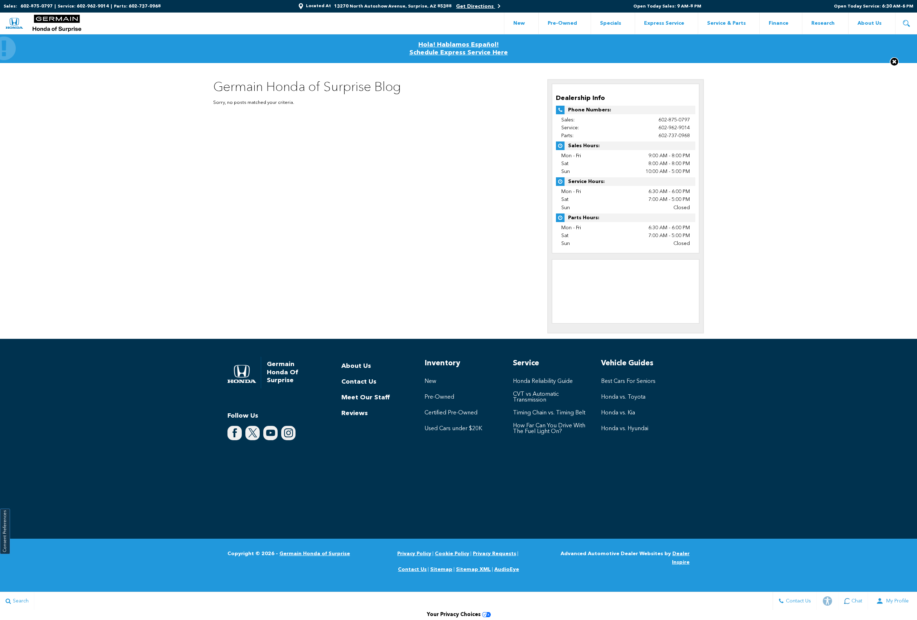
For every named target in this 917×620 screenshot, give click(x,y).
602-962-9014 (674, 127)
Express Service (664, 23)
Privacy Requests (494, 553)
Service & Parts (726, 23)
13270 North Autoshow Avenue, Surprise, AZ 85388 (393, 6)
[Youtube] (270, 433)
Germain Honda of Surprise (314, 553)
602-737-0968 (674, 135)
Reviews (354, 413)
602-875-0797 (674, 119)
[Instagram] (288, 433)
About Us (870, 23)
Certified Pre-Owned (450, 413)
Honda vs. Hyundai (624, 429)
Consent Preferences (5, 531)
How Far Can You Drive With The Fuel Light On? (549, 428)
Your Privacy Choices (454, 614)
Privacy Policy (414, 553)
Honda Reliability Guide (543, 381)
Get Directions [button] (475, 6)
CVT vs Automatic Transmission (536, 397)
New (519, 23)
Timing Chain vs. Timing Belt (549, 413)
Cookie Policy (452, 553)
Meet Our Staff (365, 397)
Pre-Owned (562, 23)
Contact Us (358, 382)
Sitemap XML (473, 569)
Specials (610, 23)
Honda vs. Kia (618, 413)
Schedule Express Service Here (458, 52)
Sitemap (441, 569)
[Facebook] (234, 433)
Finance (778, 23)
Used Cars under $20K (453, 429)
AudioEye (506, 569)
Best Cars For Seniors (628, 381)
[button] (906, 23)
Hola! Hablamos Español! (458, 45)
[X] (252, 433)
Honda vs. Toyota (623, 397)
